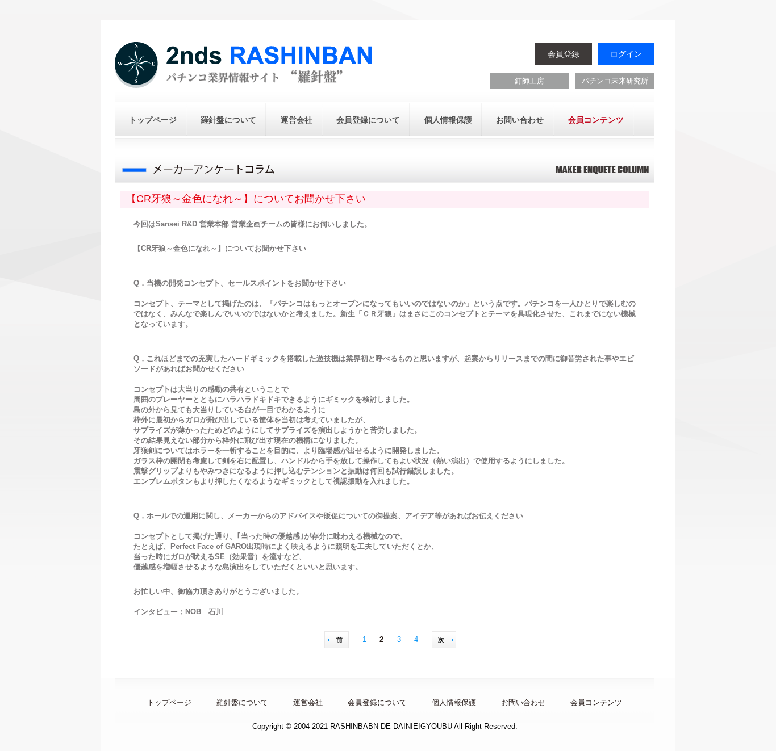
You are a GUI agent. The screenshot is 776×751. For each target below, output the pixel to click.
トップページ (153, 119)
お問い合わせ (520, 119)
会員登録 (563, 53)
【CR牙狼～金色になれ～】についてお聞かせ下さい (246, 198)
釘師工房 (529, 81)
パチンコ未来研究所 (615, 81)
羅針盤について (228, 119)
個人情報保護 (448, 119)
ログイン (626, 53)
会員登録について (368, 119)
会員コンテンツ (596, 119)
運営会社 (296, 119)
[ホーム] (245, 66)
